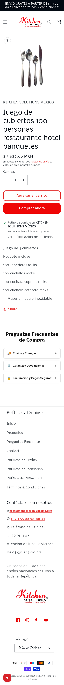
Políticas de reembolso (25, 469)
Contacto (14, 451)
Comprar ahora (32, 208)
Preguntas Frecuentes (24, 442)
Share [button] (12, 309)
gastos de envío (40, 162)
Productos (15, 433)
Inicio (11, 424)
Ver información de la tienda (30, 237)
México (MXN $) (30, 647)
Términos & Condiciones (26, 487)
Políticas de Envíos (22, 460)
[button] (5, 22)
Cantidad (9, 171)
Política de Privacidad (24, 478)
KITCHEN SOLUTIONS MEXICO (31, 676)
